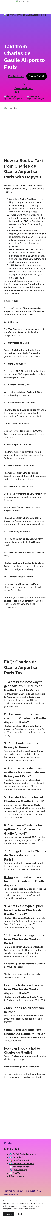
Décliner (21, 1214)
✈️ (11, 1154)
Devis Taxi (18, 1157)
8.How (8, 877)
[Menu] (5, 7)
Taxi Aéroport (20, 1170)
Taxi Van (17, 1173)
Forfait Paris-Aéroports (24, 1154)
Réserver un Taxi (21, 1166)
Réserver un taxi (17, 1176)
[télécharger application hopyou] (36, 98)
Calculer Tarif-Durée (23, 1163)
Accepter (8, 1214)
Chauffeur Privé (21, 1160)
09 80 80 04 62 (36, 76)
